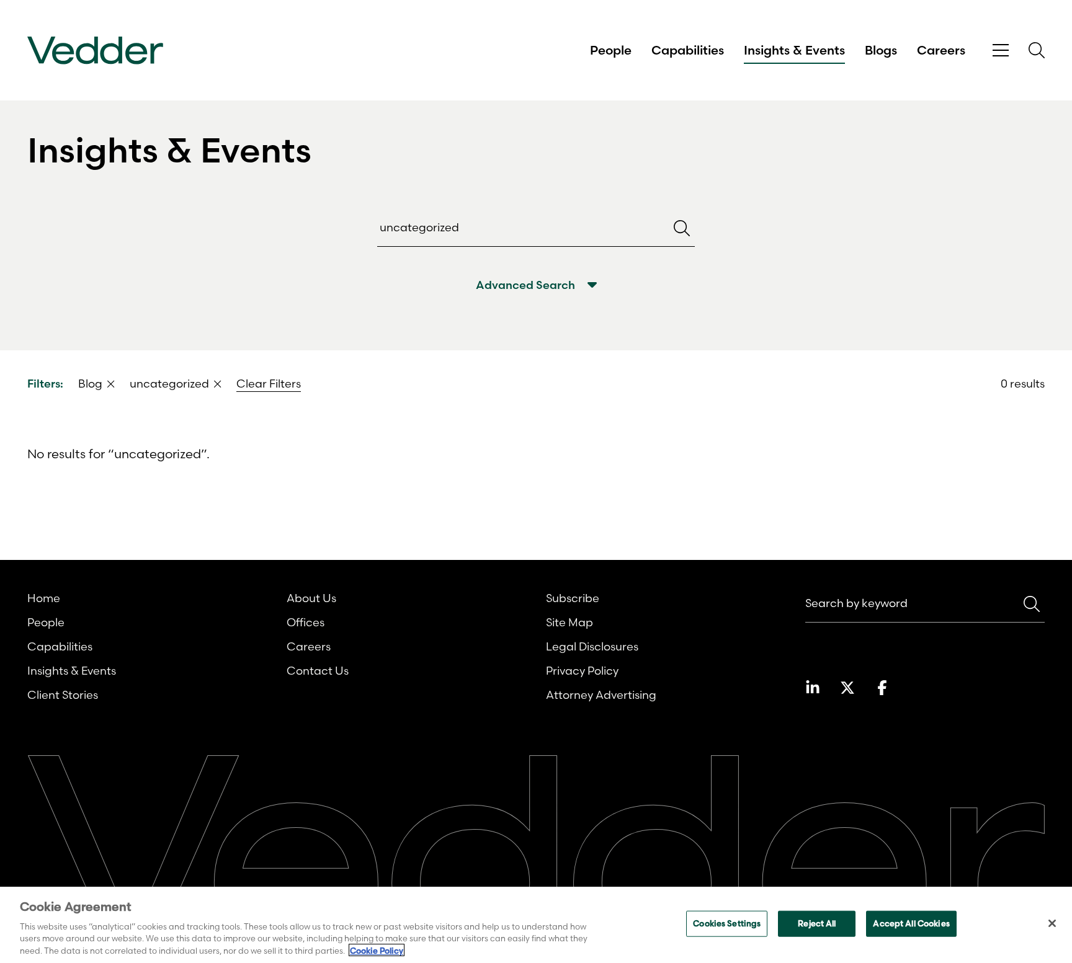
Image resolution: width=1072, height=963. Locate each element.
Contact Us (318, 670)
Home (43, 598)
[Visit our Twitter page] (847, 687)
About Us (311, 598)
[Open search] (1037, 50)
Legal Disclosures (592, 646)
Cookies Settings (727, 923)
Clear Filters (268, 383)
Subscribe (572, 598)
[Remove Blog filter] (111, 384)
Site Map (569, 622)
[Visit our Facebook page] (882, 687)
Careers (941, 50)
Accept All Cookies (911, 923)
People (611, 50)
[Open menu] (1001, 50)
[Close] (1052, 923)
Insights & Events (794, 50)
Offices (305, 622)
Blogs (881, 50)
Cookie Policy (376, 950)
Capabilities (687, 50)
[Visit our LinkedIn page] (812, 687)
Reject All (817, 923)
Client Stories (62, 695)
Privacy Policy (582, 670)
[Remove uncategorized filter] (217, 384)
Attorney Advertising (601, 695)
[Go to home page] (95, 50)
